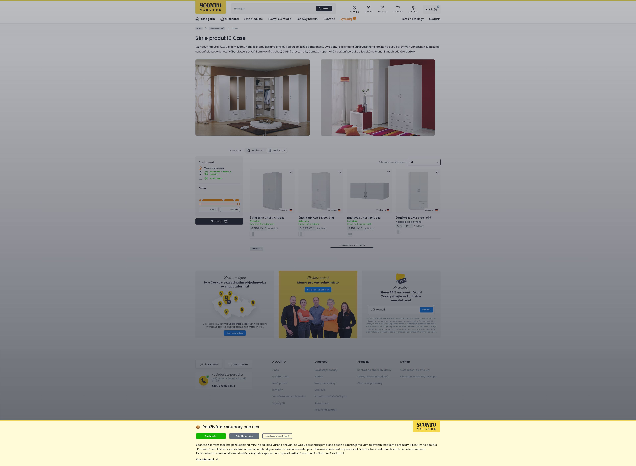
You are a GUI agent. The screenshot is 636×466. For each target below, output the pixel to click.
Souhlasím (211, 436)
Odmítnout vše (244, 436)
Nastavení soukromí (277, 436)
